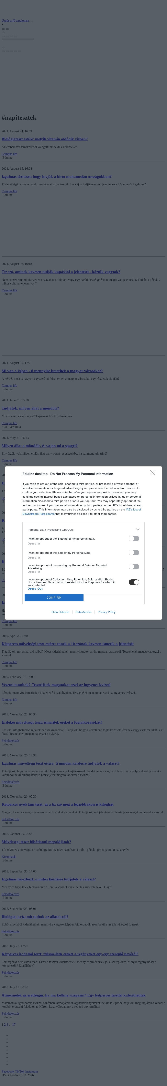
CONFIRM (54, 597)
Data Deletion (60, 612)
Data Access (83, 612)
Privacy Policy (106, 612)
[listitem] (83, 529)
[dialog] (83, 543)
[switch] (134, 538)
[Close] (154, 474)
